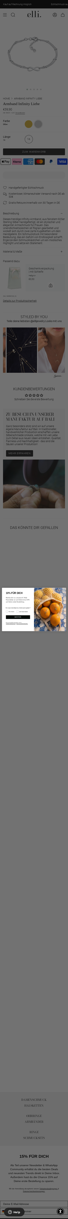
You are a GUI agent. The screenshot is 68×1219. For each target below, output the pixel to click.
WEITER (18, 617)
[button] (60, 1211)
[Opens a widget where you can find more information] (14, 1212)
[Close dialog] (64, 590)
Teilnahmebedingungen (10, 623)
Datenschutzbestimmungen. (22, 623)
